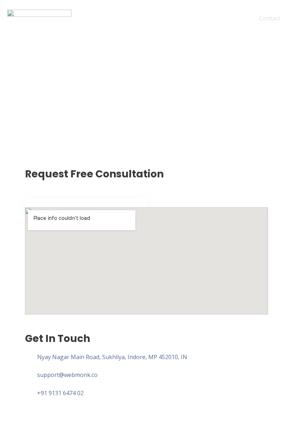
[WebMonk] (39, 17)
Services (237, 18)
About (206, 18)
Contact (269, 18)
